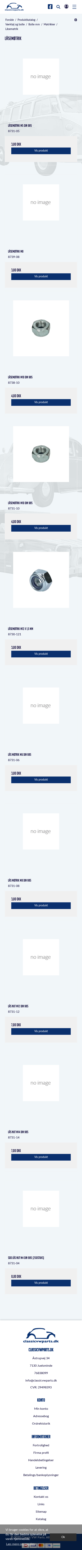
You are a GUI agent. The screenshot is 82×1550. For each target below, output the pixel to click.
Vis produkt (41, 150)
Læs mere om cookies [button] (20, 1544)
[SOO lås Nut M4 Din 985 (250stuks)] (41, 1217)
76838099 (41, 1373)
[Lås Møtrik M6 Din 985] (41, 714)
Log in (66, 6)
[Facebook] (50, 7)
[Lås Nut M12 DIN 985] (41, 965)
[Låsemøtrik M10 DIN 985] (41, 336)
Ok (63, 1537)
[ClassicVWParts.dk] (14, 7)
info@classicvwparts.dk (41, 1380)
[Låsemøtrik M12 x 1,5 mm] (41, 588)
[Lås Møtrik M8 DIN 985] (41, 840)
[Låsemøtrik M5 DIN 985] (41, 85)
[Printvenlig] (75, 20)
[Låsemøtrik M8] (41, 211)
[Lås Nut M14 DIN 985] (41, 1091)
